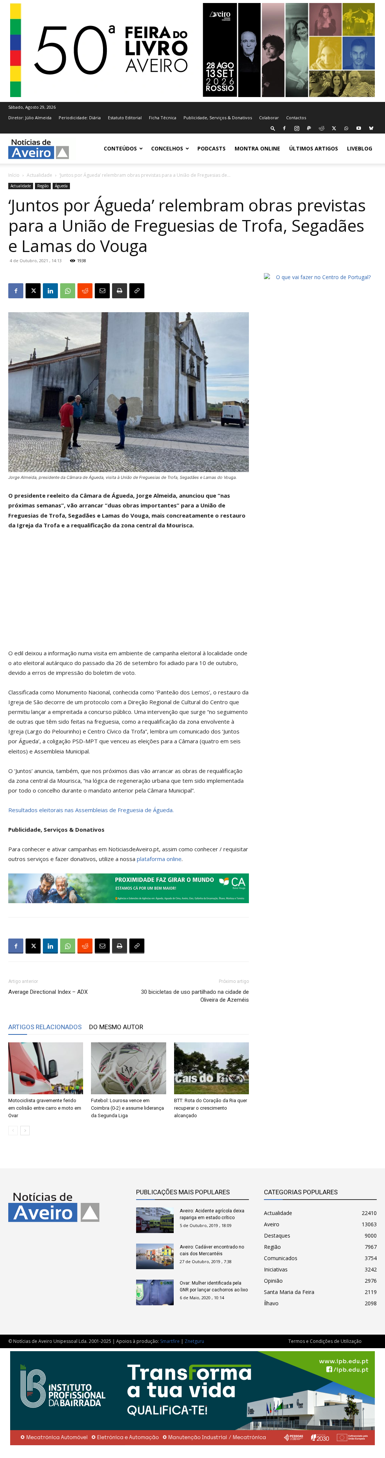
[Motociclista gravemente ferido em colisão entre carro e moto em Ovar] (45, 1068)
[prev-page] (13, 1130)
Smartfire (170, 1341)
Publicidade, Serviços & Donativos (217, 117)
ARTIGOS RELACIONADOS (45, 1027)
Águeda (61, 185)
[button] (273, 128)
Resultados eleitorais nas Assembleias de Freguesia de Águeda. (91, 810)
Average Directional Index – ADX (48, 992)
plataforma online (159, 859)
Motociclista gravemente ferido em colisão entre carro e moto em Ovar (44, 1108)
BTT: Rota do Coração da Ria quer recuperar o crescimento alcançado (210, 1108)
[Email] (102, 290)
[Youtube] (358, 128)
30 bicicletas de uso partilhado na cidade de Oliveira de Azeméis (195, 996)
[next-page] (25, 1130)
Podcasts (211, 148)
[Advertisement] (128, 592)
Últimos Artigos (313, 148)
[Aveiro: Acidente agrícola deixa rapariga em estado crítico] (155, 1220)
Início (14, 175)
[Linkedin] (50, 290)
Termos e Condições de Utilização (325, 1341)
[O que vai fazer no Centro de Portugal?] (320, 277)
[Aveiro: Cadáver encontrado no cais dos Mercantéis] (155, 1257)
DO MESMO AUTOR (116, 1027)
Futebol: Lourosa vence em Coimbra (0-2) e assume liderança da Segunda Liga (127, 1108)
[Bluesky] (371, 128)
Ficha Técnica (162, 117)
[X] (334, 128)
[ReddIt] (84, 290)
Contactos (296, 117)
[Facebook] (284, 128)
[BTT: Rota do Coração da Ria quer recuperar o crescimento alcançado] (211, 1068)
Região (43, 185)
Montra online (257, 148)
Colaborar (269, 117)
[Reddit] (321, 128)
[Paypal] (309, 128)
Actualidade (39, 175)
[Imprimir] (119, 290)
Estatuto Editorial (125, 117)
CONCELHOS (167, 148)
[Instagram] (296, 128)
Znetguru (194, 1341)
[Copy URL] (136, 290)
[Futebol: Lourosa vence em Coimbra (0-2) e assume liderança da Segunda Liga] (128, 1068)
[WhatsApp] (346, 128)
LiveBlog (359, 148)
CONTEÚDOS (120, 148)
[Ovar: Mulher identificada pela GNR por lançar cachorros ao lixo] (155, 1293)
